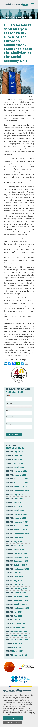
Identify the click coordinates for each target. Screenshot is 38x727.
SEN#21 (14, 577)
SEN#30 (14, 541)
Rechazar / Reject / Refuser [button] (12, 722)
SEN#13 (17, 608)
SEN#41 (14, 498)
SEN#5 (17, 639)
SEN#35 (17, 522)
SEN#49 (15, 467)
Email (8, 396)
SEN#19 (14, 584)
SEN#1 (16, 655)
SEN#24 (16, 565)
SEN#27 (16, 553)
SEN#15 (17, 600)
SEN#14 (16, 604)
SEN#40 (14, 502)
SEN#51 (14, 459)
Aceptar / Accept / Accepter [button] (12, 718)
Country (8, 424)
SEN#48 (16, 471)
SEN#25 (17, 561)
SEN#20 (14, 580)
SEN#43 (17, 490)
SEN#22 (14, 573)
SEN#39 (14, 506)
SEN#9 (16, 624)
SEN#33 (16, 530)
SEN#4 (14, 643)
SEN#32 (17, 533)
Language (9, 404)
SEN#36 (16, 518)
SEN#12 (14, 612)
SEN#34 (17, 526)
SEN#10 (14, 620)
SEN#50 (14, 463)
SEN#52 (14, 455)
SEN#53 (14, 451)
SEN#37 (16, 514)
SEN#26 (17, 557)
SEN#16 (17, 596)
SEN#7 (16, 631)
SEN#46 (17, 479)
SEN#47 (16, 475)
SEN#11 (14, 616)
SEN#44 (16, 486)
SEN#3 (14, 647)
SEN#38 (15, 510)
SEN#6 (16, 635)
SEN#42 (14, 494)
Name (8, 410)
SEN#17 (16, 592)
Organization (10, 417)
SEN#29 (14, 545)
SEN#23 (17, 569)
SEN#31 (14, 537)
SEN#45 (17, 483)
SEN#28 (15, 549)
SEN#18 (16, 588)
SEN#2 (14, 651)
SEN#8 (15, 627)
